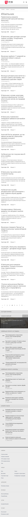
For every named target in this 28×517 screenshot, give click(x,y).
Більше (12, 31)
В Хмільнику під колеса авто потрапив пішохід (11, 173)
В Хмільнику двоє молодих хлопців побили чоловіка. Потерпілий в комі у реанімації (13, 38)
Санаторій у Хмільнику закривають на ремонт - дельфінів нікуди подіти (13, 247)
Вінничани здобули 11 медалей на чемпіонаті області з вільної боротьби (13, 58)
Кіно (2, 471)
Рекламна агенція (5, 485)
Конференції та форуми (19, 475)
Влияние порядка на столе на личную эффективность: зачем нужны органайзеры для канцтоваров (14, 417)
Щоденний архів (5, 504)
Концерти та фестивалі (19, 473)
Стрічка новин (4, 454)
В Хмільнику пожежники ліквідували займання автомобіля (13, 117)
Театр (15, 471)
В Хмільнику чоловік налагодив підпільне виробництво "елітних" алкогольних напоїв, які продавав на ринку (13, 98)
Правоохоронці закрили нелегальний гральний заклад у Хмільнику (12, 18)
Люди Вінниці (4, 496)
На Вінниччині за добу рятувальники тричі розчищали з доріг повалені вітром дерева (12, 191)
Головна (3, 9)
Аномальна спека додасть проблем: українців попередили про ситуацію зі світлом (14, 399)
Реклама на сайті (5, 514)
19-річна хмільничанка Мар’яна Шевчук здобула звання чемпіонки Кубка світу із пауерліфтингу (13, 286)
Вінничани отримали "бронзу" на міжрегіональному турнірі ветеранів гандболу (13, 229)
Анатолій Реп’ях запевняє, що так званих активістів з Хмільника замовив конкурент (13, 136)
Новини (7, 9)
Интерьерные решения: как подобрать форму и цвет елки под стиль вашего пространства (14, 431)
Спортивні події (4, 475)
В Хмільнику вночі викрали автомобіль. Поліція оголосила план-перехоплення (12, 266)
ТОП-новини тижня (5, 458)
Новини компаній (5, 456)
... (24, 305)
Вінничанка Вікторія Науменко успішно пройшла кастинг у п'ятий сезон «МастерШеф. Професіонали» (14, 356)
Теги (2, 463)
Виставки (3, 473)
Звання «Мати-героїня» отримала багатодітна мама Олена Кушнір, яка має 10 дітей (15, 349)
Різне (2, 478)
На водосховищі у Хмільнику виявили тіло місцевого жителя (12, 210)
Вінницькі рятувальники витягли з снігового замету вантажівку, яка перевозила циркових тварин (13, 77)
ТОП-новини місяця (5, 461)
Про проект (3, 511)
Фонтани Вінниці (4, 493)
